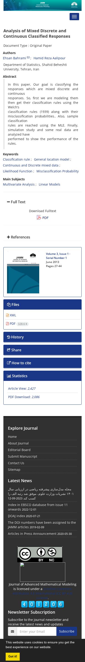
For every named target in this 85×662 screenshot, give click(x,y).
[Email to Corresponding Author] (28, 57)
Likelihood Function (17, 171)
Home (12, 436)
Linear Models (49, 184)
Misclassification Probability (57, 171)
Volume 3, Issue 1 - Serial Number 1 (58, 256)
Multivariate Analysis (19, 184)
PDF (18, 323)
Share (15, 349)
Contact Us (16, 463)
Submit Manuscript (22, 456)
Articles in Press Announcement (32, 533)
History (17, 337)
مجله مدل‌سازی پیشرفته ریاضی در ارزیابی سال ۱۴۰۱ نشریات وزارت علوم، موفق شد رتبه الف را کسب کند (41, 493)
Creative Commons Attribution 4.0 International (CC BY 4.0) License (42, 593)
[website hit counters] (42, 604)
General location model (51, 159)
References (20, 237)
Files (15, 304)
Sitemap (14, 469)
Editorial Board (19, 450)
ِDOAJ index (16, 516)
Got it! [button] (12, 656)
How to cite (21, 362)
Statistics (19, 375)
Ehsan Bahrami (14, 58)
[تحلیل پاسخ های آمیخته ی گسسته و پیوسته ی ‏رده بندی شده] (43, 217)
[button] (53, 647)
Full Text (17, 201)
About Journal (18, 443)
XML (12, 315)
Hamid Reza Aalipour (50, 58)
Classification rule (16, 159)
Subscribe (66, 631)
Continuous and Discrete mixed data (30, 165)
